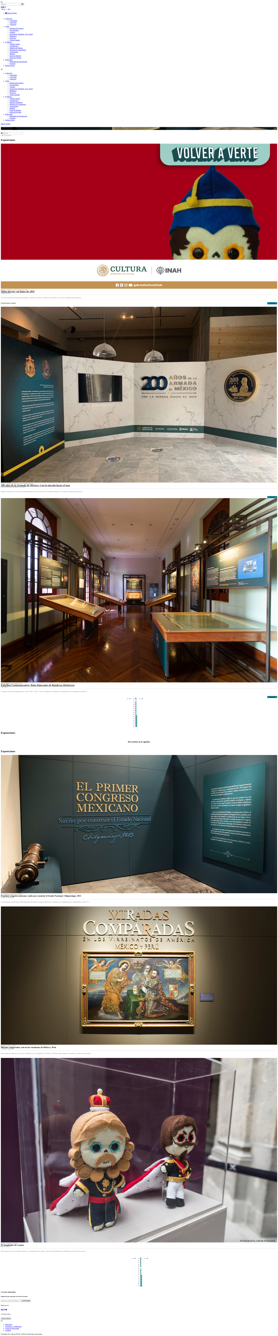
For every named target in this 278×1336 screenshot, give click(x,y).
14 (136, 724)
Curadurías (13, 21)
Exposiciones (14, 30)
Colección (8, 19)
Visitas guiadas (15, 40)
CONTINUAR (26, 1301)
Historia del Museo (16, 48)
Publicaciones (10, 66)
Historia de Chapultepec (18, 50)
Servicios (13, 38)
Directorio (8, 1324)
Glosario (12, 64)
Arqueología (14, 52)
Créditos (8, 1330)
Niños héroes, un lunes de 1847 (18, 291)
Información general (16, 28)
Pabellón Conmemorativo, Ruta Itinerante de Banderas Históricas (37, 685)
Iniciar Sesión (12, 13)
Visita (7, 26)
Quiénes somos (15, 44)
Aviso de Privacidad (12, 1328)
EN (9, 9)
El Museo (8, 42)
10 (136, 716)
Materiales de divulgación (18, 62)
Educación (8, 60)
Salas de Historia (15, 56)
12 (136, 720)
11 (136, 718)
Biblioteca (13, 36)
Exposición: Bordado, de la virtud (21, 34)
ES (4, 9)
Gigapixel (13, 24)
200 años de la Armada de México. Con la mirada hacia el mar (35, 485)
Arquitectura (14, 46)
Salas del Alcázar (15, 58)
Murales (12, 54)
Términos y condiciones (13, 1326)
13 (136, 722)
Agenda (12, 32)
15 (136, 726)
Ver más (272, 303)
